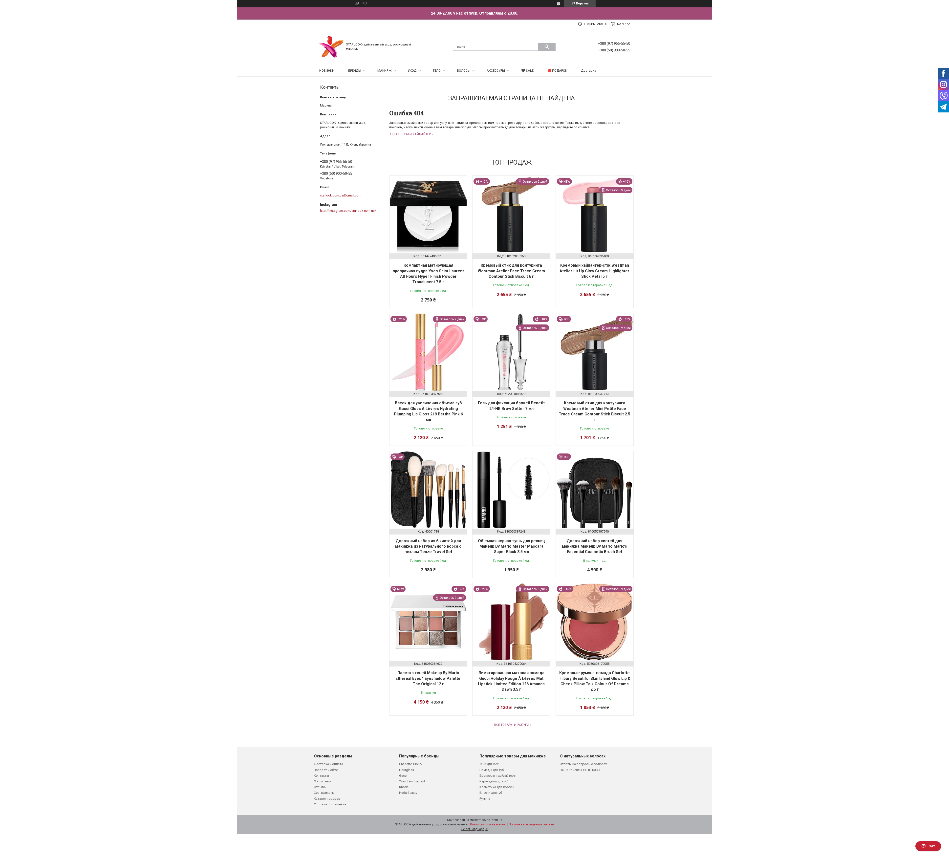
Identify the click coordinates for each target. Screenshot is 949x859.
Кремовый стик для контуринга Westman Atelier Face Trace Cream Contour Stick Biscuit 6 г (511, 271)
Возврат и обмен (327, 770)
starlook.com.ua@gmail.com (340, 195)
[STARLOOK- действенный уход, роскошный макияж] (331, 46)
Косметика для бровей (496, 787)
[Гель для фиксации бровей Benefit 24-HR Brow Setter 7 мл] (511, 352)
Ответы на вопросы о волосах (583, 764)
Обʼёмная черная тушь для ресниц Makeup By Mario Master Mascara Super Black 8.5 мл (511, 546)
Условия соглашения (330, 804)
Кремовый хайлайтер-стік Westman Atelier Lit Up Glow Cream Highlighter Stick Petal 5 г (594, 271)
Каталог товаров (327, 798)
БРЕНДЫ (354, 70)
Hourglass (406, 770)
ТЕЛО (437, 70)
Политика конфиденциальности (531, 824)
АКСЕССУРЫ (496, 70)
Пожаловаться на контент (488, 824)
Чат (932, 846)
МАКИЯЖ (384, 70)
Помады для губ (491, 770)
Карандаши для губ (493, 781)
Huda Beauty (408, 793)
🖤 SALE (527, 70)
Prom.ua (496, 820)
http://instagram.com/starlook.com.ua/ (348, 211)
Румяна (484, 798)
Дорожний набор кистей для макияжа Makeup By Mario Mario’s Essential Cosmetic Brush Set (594, 546)
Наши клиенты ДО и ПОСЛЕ (580, 770)
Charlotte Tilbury (410, 764)
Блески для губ (490, 793)
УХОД (412, 70)
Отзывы (320, 787)
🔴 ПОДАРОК (557, 70)
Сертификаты (324, 793)
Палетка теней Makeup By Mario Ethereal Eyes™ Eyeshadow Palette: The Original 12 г (428, 678)
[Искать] (547, 47)
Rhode (404, 787)
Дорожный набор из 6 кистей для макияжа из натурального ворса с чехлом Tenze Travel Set (428, 546)
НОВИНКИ (326, 70)
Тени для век (489, 764)
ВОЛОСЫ (463, 70)
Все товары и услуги (511, 725)
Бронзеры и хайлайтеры (412, 134)
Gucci (403, 775)
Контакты (321, 775)
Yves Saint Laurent (412, 781)
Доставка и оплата (328, 764)
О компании (322, 781)
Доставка (588, 70)
